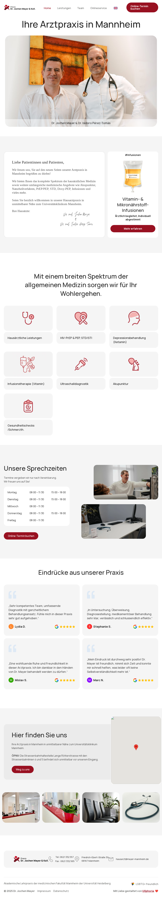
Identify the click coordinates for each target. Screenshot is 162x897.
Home (47, 8)
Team (80, 8)
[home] (20, 7)
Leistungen (64, 8)
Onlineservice (98, 8)
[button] (136, 747)
